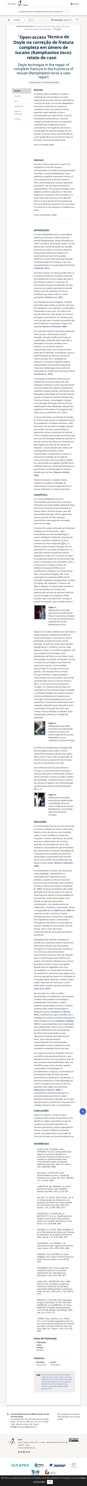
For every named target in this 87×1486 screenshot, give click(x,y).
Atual (31, 20)
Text (16, 101)
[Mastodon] (21, 1452)
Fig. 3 (38, 789)
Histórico (17, 119)
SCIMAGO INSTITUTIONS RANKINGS (44, 82)
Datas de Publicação (18, 112)
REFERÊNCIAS (18, 106)
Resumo (17, 91)
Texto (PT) (61, 20)
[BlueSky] (19, 1452)
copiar (57, 29)
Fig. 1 (66, 543)
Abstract (17, 96)
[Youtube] (29, 1452)
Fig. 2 (38, 684)
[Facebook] (26, 1452)
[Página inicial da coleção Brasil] (11, 1444)
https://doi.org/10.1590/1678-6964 (38, 29)
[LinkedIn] (24, 1452)
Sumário (16, 20)
